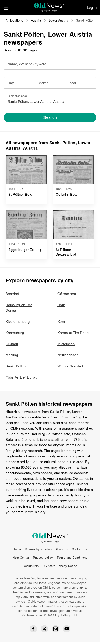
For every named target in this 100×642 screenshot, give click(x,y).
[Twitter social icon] (44, 628)
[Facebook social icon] (33, 628)
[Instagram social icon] (55, 629)
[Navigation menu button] (6, 7)
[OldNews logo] (49, 6)
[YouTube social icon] (66, 628)
